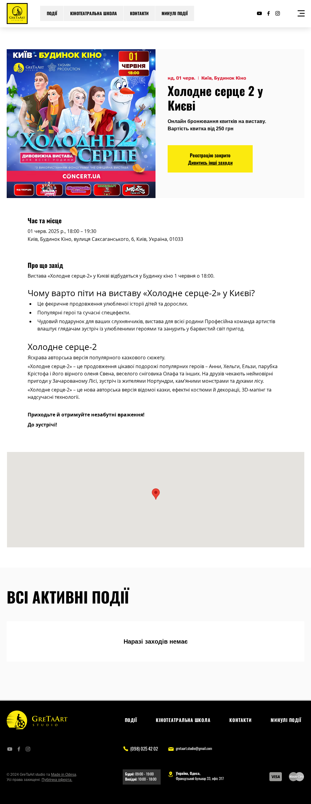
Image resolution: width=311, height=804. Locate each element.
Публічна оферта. (57, 780)
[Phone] (125, 748)
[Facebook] (268, 13)
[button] (301, 13)
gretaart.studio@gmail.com (194, 748)
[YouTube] (259, 13)
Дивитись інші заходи (210, 162)
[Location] (171, 774)
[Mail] (170, 748)
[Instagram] (278, 13)
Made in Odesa (63, 774)
